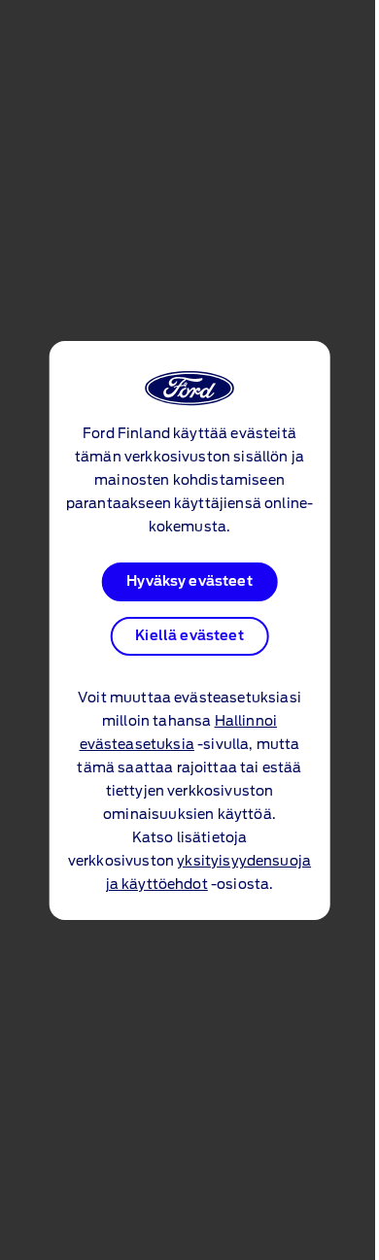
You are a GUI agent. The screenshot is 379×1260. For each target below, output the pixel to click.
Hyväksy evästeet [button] (189, 582)
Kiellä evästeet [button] (189, 636)
